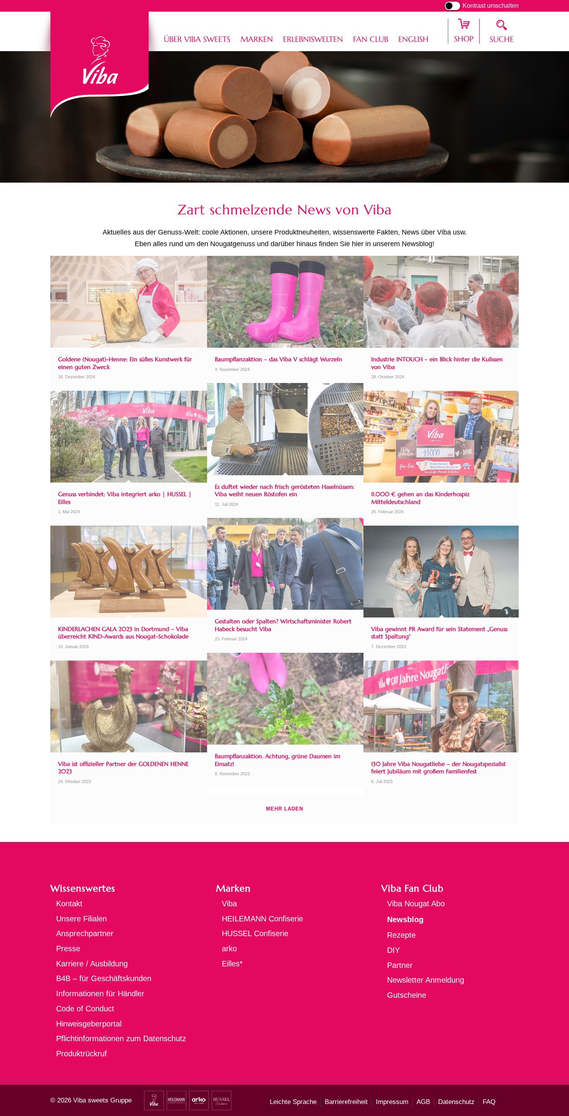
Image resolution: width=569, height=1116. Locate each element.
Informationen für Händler (100, 993)
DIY (393, 950)
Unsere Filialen (81, 918)
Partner (400, 965)
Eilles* (232, 963)
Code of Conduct (85, 1008)
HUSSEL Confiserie (255, 933)
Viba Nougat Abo (416, 903)
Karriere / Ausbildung (92, 963)
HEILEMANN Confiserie (262, 918)
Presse (68, 948)
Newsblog (405, 919)
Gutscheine (406, 995)
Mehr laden (284, 809)
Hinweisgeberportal (89, 1023)
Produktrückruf (81, 1053)
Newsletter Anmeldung (425, 980)
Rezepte (401, 935)
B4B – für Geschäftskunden (103, 978)
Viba (229, 903)
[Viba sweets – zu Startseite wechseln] (99, 64)
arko (229, 948)
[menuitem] (197, 31)
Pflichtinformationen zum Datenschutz (121, 1038)
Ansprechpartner (84, 933)
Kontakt (69, 903)
